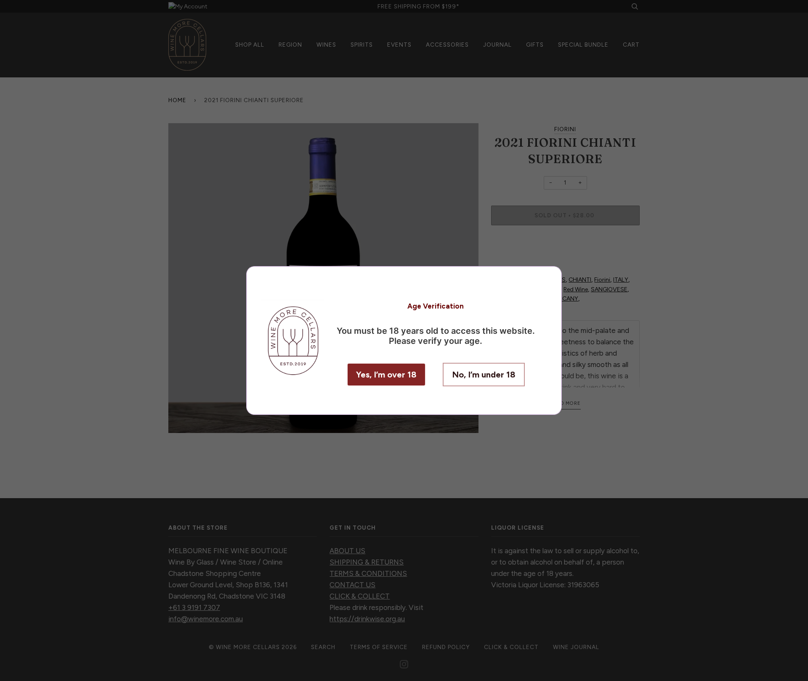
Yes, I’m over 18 (386, 375)
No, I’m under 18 (484, 375)
